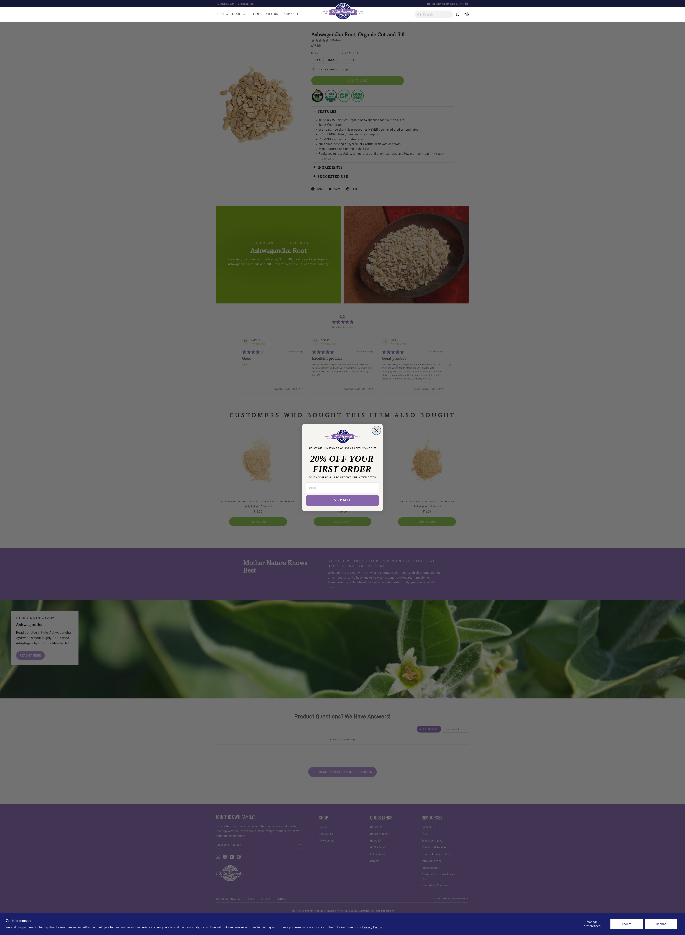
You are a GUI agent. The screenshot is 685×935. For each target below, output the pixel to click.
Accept (626, 924)
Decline (661, 924)
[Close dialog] (376, 430)
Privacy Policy (372, 927)
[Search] (418, 14)
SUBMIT (342, 500)
